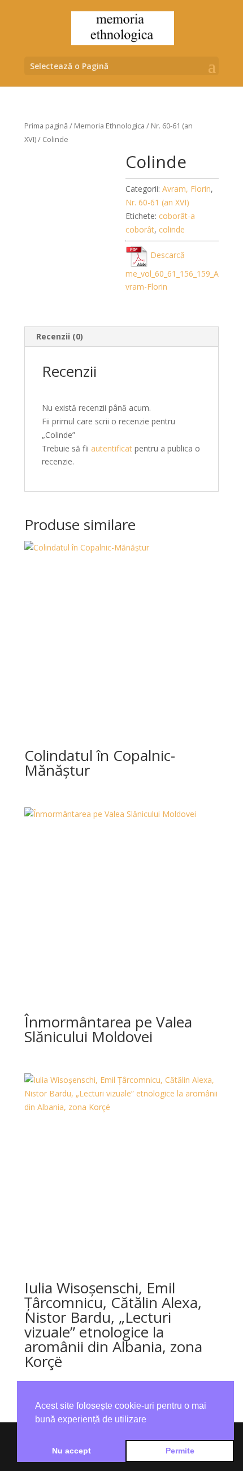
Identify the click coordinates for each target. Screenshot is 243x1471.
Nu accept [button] (71, 1450)
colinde (172, 229)
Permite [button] (180, 1450)
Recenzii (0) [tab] (59, 336)
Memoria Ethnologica (109, 126)
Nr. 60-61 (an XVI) (157, 202)
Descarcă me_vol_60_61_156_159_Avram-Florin (172, 271)
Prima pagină (46, 126)
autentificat (111, 448)
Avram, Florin (186, 188)
